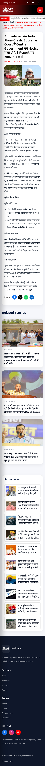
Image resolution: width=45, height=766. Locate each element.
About (4, 703)
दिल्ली (12, 22)
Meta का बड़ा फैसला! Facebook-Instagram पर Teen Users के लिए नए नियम (28, 594)
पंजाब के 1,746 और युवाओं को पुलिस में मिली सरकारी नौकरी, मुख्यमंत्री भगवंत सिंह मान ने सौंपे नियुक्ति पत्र (28, 564)
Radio (4, 690)
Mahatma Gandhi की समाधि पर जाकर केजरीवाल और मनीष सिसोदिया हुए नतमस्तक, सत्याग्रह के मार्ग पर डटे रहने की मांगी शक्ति (21, 358)
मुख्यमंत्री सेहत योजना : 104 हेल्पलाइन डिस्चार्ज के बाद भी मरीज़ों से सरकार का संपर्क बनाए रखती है (28, 505)
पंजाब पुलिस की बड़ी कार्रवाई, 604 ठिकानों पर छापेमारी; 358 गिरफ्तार (28, 608)
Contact (5, 708)
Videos (5, 685)
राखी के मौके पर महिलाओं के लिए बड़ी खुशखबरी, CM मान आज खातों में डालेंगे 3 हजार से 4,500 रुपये (28, 535)
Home (4, 22)
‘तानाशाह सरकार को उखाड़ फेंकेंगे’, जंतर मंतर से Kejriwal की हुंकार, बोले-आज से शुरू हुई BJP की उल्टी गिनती (21, 457)
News (4, 675)
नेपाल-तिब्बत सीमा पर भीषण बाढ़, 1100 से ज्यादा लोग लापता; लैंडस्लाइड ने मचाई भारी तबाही (28, 623)
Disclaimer (6, 717)
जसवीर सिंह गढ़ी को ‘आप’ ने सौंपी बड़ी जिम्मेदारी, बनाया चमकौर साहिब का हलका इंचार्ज (28, 579)
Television (6, 680)
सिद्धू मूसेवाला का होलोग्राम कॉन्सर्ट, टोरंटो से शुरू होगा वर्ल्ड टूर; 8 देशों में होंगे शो (28, 520)
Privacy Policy (7, 713)
